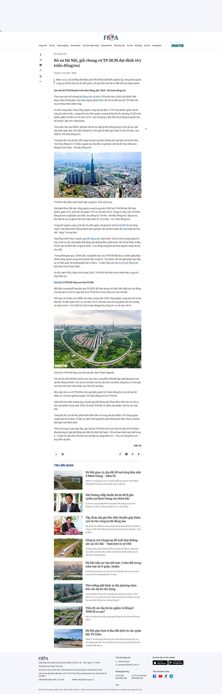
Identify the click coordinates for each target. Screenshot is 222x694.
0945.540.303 (124, 662)
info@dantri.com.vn (86, 680)
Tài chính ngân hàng (90, 45)
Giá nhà (58, 282)
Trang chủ (43, 45)
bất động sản (85, 96)
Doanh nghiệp (62, 45)
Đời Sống (138, 45)
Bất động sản (119, 45)
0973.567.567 (121, 678)
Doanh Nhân (75, 45)
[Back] (41, 81)
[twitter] (41, 60)
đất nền (126, 225)
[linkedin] (41, 65)
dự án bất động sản (128, 262)
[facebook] (41, 55)
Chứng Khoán (106, 45)
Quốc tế (147, 45)
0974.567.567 (137, 678)
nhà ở (98, 96)
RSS (117, 685)
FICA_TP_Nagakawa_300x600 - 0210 (164, 54)
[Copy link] (41, 70)
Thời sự (52, 45)
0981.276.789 (58, 680)
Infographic (157, 45)
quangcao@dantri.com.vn (128, 665)
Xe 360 (130, 45)
